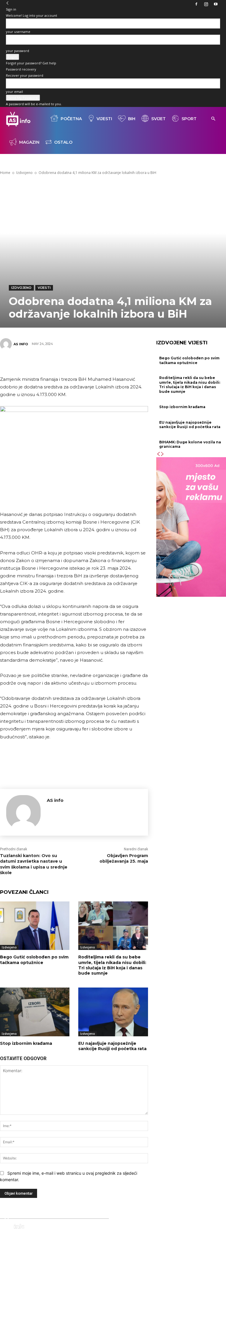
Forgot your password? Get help (31, 63)
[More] (118, 362)
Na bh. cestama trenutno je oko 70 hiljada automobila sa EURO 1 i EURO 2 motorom (113, 1249)
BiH (131, 118)
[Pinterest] (65, 362)
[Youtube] (215, 4)
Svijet (158, 118)
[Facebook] (196, 4)
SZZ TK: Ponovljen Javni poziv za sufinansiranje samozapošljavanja (110, 1269)
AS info (21, 344)
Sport (189, 118)
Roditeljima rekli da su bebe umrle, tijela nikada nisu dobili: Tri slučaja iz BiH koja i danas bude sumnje (112, 965)
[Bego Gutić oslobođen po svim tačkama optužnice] (34, 925)
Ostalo (63, 142)
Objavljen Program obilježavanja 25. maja (123, 858)
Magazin (29, 142)
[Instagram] (206, 4)
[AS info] (7, 344)
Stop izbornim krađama (26, 1043)
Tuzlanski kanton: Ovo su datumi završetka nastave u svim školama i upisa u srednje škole (33, 864)
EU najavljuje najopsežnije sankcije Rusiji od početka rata (112, 1046)
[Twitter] (47, 362)
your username (18, 31)
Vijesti (104, 118)
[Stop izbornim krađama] (34, 1012)
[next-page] (162, 454)
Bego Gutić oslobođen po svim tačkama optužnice (34, 959)
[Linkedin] (100, 362)
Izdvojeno (21, 288)
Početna (71, 118)
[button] (213, 119)
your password (17, 50)
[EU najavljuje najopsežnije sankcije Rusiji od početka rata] (113, 1012)
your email (14, 91)
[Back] (7, 3)
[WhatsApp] (82, 362)
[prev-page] (158, 454)
